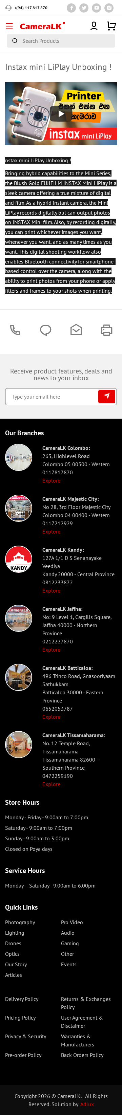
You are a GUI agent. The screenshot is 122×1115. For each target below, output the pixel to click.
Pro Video (72, 922)
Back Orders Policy (82, 1055)
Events (69, 964)
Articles (13, 974)
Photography (20, 922)
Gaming (70, 943)
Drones (13, 943)
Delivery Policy (21, 998)
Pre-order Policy (23, 1055)
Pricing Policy (20, 1017)
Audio (68, 932)
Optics (12, 953)
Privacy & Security (25, 1036)
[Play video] (61, 113)
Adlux (87, 1104)
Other (67, 953)
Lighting (14, 932)
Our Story (16, 964)
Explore (51, 480)
